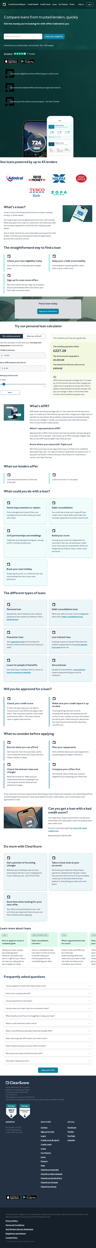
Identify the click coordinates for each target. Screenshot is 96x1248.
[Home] (4, 4)
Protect (73, 4)
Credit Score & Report (17, 4)
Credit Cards (45, 4)
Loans (54, 4)
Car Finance (63, 4)
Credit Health (33, 4)
